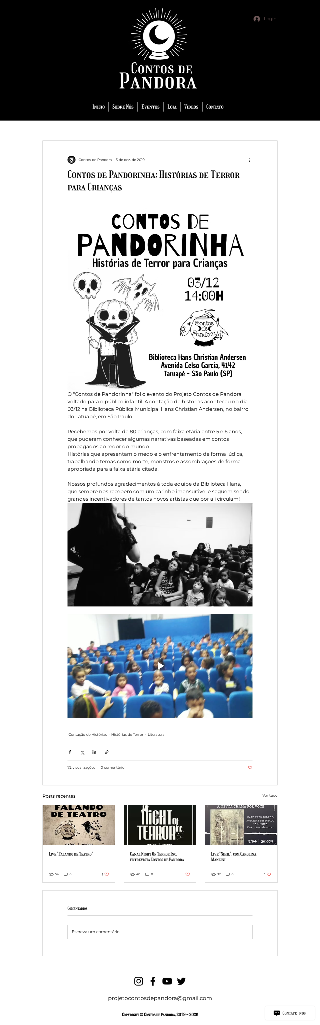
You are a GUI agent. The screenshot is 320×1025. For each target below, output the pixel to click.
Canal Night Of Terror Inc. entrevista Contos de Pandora (157, 856)
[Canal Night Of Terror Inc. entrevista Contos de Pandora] (160, 825)
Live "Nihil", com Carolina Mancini (233, 856)
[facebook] (153, 981)
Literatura (156, 734)
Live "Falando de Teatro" (71, 854)
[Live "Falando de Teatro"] (79, 825)
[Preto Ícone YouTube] (167, 981)
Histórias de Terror (127, 734)
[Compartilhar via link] (106, 752)
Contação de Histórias (87, 734)
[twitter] (181, 981)
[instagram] (138, 981)
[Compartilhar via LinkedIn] (94, 752)
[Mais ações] (249, 160)
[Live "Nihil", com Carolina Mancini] (241, 825)
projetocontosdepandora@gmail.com (160, 998)
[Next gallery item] (247, 555)
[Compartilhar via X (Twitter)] (82, 752)
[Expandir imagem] (160, 554)
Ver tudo (270, 795)
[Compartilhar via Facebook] (70, 752)
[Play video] (160, 666)
